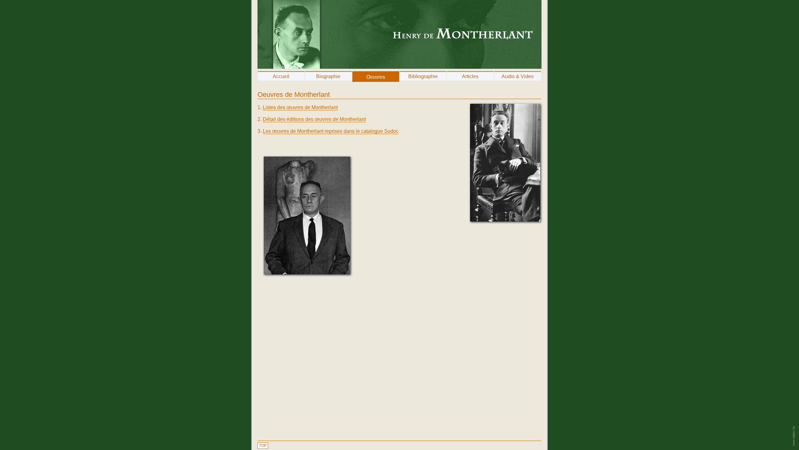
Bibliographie (423, 76)
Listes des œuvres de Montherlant (300, 107)
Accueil (281, 76)
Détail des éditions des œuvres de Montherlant (314, 119)
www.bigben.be (793, 436)
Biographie (328, 76)
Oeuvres (375, 77)
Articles (470, 76)
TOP (263, 445)
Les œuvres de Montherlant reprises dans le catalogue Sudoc (331, 131)
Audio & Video (518, 76)
